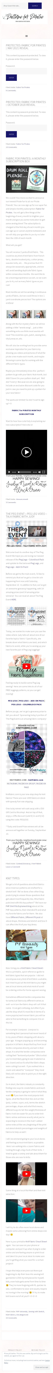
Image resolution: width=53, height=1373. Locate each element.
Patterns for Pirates (26, 19)
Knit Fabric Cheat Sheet (32, 968)
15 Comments (11, 1318)
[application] (26, 452)
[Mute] (39, 472)
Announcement (22, 499)
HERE (13, 599)
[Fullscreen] (43, 472)
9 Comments (11, 90)
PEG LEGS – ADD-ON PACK (31, 700)
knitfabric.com (35, 780)
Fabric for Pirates (23, 87)
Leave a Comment (13, 867)
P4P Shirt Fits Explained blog (19, 906)
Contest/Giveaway (23, 863)
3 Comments (11, 502)
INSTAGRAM (12, 783)
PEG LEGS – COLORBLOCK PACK (26, 704)
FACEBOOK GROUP (26, 783)
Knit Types (13, 878)
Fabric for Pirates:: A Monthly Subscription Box (26, 160)
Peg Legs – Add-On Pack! (17, 567)
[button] (26, 452)
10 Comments (11, 147)
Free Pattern (36, 863)
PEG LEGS (13, 700)
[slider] (24, 472)
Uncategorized (22, 1315)
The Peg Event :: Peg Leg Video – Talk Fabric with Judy (26, 515)
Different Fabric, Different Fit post (25, 917)
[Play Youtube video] (26, 666)
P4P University (22, 1311)
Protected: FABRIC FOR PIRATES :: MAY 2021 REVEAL (26, 47)
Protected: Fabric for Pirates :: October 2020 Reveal (26, 103)
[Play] (9, 472)
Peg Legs (35, 563)
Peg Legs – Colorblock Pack (31, 559)
